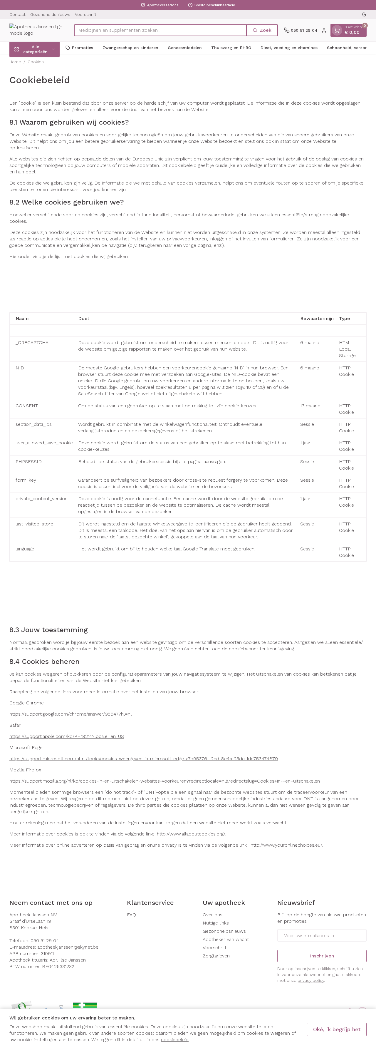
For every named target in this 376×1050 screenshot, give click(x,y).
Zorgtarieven (216, 956)
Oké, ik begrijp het (336, 1029)
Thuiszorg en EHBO (231, 47)
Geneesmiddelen (185, 47)
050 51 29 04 (45, 940)
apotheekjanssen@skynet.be (67, 947)
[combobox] (160, 30)
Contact (17, 14)
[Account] (324, 30)
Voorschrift (85, 14)
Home (15, 61)
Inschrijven (322, 956)
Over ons (212, 914)
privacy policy (311, 980)
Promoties (82, 47)
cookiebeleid (175, 1039)
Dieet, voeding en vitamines (289, 47)
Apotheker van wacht (226, 939)
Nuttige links (216, 923)
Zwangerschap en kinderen (130, 47)
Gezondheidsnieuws (50, 14)
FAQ (131, 914)
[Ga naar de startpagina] (38, 30)
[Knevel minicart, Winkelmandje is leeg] (337, 30)
